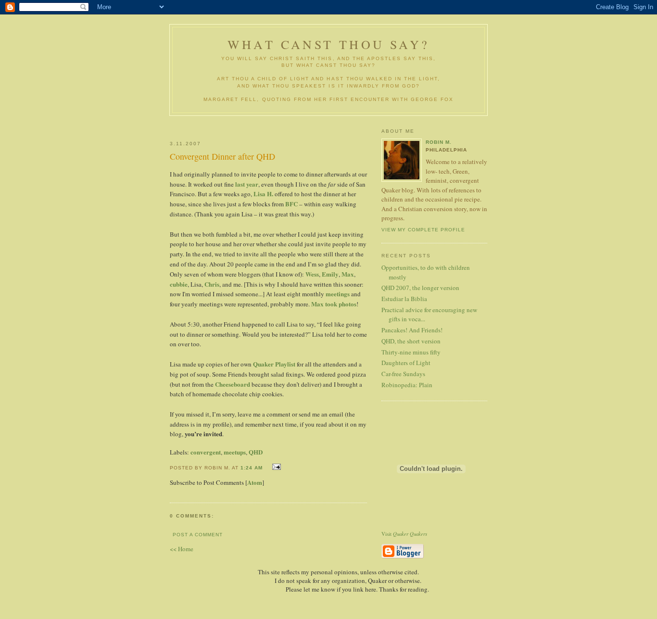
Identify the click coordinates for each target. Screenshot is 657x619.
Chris (211, 284)
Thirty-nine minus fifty (411, 352)
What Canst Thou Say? (328, 44)
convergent (205, 451)
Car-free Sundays (403, 373)
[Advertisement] (283, 124)
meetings (338, 293)
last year (246, 184)
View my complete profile (423, 229)
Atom (254, 482)
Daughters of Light (405, 362)
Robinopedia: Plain (406, 384)
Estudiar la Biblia (404, 298)
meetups (235, 451)
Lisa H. (263, 193)
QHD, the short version (411, 341)
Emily (330, 273)
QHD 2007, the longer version (420, 287)
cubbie (179, 284)
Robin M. (439, 142)
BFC (291, 203)
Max (347, 273)
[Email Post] (275, 466)
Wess (312, 273)
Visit (404, 534)
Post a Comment (198, 534)
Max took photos (333, 303)
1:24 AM (251, 467)
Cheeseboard (232, 384)
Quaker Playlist (274, 363)
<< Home (181, 548)
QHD (256, 451)
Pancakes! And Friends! (411, 330)
